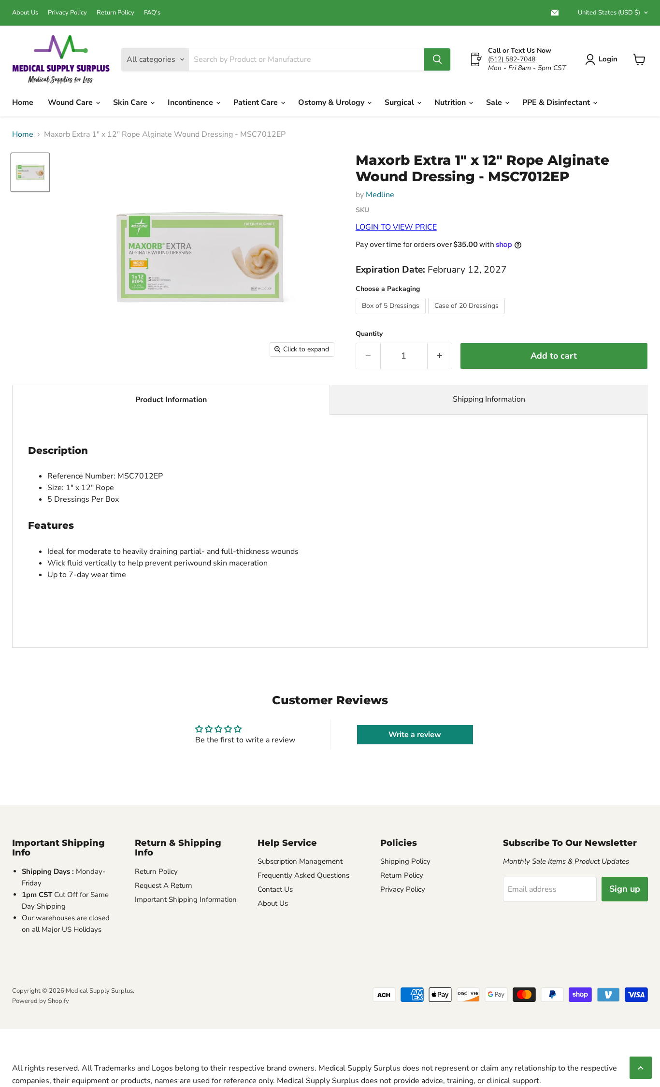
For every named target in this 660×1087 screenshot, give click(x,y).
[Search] (437, 59)
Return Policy (115, 12)
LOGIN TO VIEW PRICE (396, 227)
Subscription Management (300, 861)
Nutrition (451, 102)
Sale (495, 102)
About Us (25, 12)
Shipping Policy (405, 861)
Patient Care (256, 102)
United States (609, 12)
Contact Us (275, 889)
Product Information (171, 399)
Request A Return (163, 885)
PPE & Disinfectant (557, 102)
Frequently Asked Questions (303, 875)
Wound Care (71, 102)
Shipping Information (489, 399)
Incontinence (191, 102)
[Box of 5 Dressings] (392, 316)
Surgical (400, 102)
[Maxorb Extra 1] (30, 172)
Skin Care (131, 102)
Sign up (624, 889)
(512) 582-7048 (511, 59)
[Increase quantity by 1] (440, 356)
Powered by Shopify (40, 1001)
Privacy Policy (67, 12)
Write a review (414, 734)
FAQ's (152, 12)
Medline (380, 194)
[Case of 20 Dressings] (467, 316)
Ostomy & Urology (332, 102)
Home (22, 102)
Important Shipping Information (186, 899)
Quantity (369, 334)
